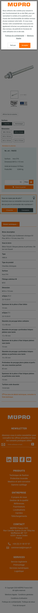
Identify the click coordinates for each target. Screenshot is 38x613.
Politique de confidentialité (14, 36)
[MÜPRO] (19, 4)
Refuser (13, 45)
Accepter (25, 45)
